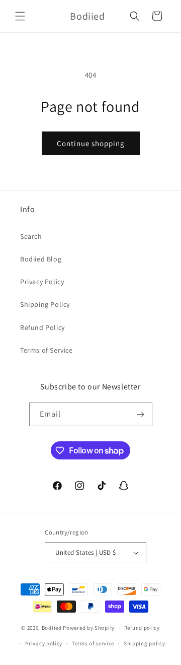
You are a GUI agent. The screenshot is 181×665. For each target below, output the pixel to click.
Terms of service (93, 643)
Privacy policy (43, 643)
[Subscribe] (141, 414)
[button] (20, 16)
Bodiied (52, 627)
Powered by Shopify (89, 627)
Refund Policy (42, 327)
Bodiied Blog (40, 258)
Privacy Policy (42, 281)
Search (31, 236)
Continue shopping (91, 143)
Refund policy (142, 627)
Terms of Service (46, 350)
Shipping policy (144, 643)
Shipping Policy (45, 304)
